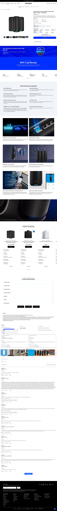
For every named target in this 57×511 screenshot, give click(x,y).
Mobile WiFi (11, 3)
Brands (23, 6)
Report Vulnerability (47, 496)
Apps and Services (27, 6)
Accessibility (36, 508)
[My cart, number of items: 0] (55, 3)
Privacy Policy (14, 508)
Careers (4, 497)
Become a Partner (36, 497)
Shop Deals (18, 3)
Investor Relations (5, 502)
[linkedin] (47, 484)
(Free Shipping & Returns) (48, 35)
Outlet (34, 6)
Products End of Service (27, 498)
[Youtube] (43, 484)
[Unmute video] (55, 219)
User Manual (36, 306)
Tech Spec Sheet (21, 306)
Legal (4, 505)
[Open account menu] (53, 3)
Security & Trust (46, 495)
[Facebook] (39, 484)
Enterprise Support (36, 495)
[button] (1, 38)
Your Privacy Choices (24, 508)
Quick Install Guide (28, 306)
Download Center (15, 496)
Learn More (11, 266)
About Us (4, 495)
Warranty (25, 497)
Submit (19, 487)
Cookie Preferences (19, 508)
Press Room (4, 503)
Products (20, 6)
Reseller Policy (15, 498)
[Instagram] (41, 484)
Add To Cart (45, 37)
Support (37, 6)
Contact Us (4, 504)
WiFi (4, 9)
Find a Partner (36, 498)
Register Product (26, 496)
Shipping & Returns (26, 495)
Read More (35, 18)
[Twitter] (45, 484)
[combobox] (49, 3)
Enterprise (2, 3)
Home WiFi (7, 3)
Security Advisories (46, 497)
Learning (31, 6)
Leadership (4, 498)
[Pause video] (1, 219)
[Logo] (28, 3)
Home (2, 9)
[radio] (38, 26)
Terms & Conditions (32, 508)
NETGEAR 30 (5, 496)
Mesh (6, 9)
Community (14, 497)
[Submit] (51, 3)
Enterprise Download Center (38, 496)
